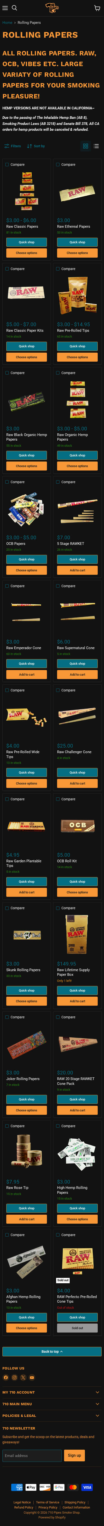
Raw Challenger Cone (74, 752)
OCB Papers (15, 543)
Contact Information (76, 1507)
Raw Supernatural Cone (76, 648)
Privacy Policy (47, 1507)
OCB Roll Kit (67, 861)
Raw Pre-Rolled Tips (73, 330)
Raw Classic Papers (22, 226)
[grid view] (85, 146)
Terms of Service (47, 1502)
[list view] (96, 146)
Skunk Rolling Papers (23, 970)
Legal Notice (22, 1502)
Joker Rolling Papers (23, 1079)
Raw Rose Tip (17, 1188)
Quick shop (26, 242)
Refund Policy (23, 1507)
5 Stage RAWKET (70, 543)
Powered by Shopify (52, 1517)
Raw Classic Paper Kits (25, 330)
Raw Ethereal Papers (73, 226)
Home (7, 23)
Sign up (74, 1455)
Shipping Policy (75, 1502)
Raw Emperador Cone (23, 648)
